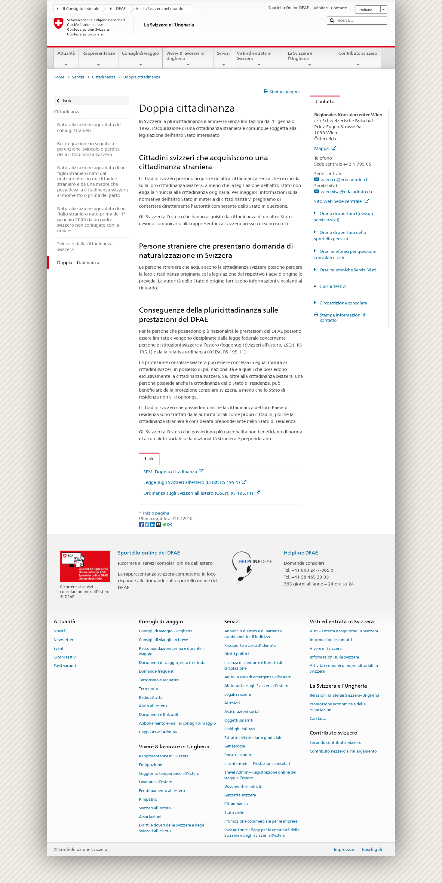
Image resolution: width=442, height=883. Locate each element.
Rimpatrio (148, 799)
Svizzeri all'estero (155, 808)
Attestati (232, 703)
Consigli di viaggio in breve (163, 639)
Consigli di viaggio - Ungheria (165, 631)
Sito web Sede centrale (338, 201)
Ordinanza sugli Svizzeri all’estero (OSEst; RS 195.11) (198, 493)
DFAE (121, 8)
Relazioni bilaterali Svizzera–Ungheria (344, 695)
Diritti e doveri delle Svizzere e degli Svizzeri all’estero (171, 828)
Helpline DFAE (301, 553)
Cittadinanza (103, 77)
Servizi (223, 53)
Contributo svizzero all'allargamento (343, 751)
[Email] (169, 524)
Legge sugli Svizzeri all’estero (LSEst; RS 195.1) (191, 482)
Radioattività (150, 697)
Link (146, 458)
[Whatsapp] (164, 524)
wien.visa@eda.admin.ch (346, 191)
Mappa (322, 148)
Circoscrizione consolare (343, 303)
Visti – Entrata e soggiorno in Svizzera (344, 631)
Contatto (322, 101)
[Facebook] (142, 524)
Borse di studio (237, 755)
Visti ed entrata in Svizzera (254, 56)
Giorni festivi (332, 286)
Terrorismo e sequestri (159, 680)
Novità (60, 631)
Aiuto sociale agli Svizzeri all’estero (256, 685)
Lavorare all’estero (155, 782)
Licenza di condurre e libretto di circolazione (253, 666)
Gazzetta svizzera (240, 795)
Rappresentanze (98, 53)
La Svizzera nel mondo (163, 8)
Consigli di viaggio (140, 53)
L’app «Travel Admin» (158, 732)
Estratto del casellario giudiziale (253, 737)
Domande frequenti (157, 671)
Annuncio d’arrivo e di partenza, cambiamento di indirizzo (253, 634)
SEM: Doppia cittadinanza (170, 472)
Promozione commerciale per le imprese (260, 821)
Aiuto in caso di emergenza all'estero (257, 677)
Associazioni (150, 816)
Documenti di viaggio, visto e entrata (172, 663)
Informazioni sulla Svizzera (334, 657)
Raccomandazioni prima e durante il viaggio (172, 651)
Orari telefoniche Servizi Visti (347, 269)
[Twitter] (147, 524)
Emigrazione (150, 764)
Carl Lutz (318, 718)
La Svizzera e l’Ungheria (300, 56)
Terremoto (148, 688)
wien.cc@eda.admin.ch (345, 179)
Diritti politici (236, 654)
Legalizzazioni (237, 694)
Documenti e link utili (158, 714)
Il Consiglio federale (81, 8)
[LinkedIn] (153, 524)
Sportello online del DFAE (149, 553)
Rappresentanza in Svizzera (164, 756)
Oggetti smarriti (238, 720)
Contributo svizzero (358, 53)
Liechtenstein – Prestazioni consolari (257, 763)
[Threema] (159, 524)
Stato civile (234, 812)
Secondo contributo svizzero (335, 742)
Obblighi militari (239, 729)
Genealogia (234, 746)
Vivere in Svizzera (326, 648)
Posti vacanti (65, 666)
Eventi (59, 648)
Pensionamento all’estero (162, 790)
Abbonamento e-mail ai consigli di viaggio (177, 723)
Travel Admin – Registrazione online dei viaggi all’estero (260, 775)
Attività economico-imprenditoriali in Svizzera (344, 669)
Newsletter (63, 639)
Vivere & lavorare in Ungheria (185, 56)
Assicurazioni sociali (242, 711)
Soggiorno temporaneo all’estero (169, 773)
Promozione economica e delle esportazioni (338, 707)
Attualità (66, 53)
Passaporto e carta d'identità (250, 645)
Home (59, 77)
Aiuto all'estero (153, 706)
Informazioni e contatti (331, 639)
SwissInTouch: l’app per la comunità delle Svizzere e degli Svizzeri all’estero (261, 833)
